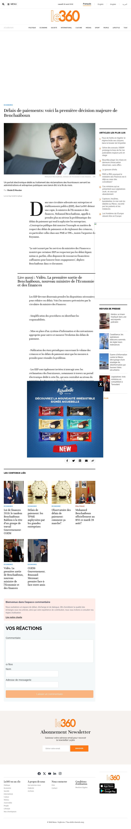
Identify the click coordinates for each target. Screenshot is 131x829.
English (100, 4)
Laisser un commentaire (49, 694)
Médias (88, 28)
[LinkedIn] (54, 773)
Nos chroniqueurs (10, 812)
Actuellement (8, 28)
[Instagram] (60, 773)
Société (54, 28)
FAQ (53, 785)
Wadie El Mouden (14, 190)
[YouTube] (49, 773)
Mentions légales (81, 787)
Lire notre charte (14, 617)
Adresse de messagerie (18, 680)
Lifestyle (116, 28)
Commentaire (13, 638)
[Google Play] (108, 791)
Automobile (8, 803)
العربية (125, 4)
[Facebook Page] (39, 773)
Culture (79, 28)
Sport (97, 28)
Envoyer (79, 748)
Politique (32, 28)
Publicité (31, 788)
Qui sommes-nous (34, 785)
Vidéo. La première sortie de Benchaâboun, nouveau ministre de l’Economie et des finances (56, 281)
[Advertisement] (65, 63)
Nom (8, 669)
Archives (31, 791)
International (66, 28)
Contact (54, 788)
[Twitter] (44, 773)
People (106, 28)
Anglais (113, 4)
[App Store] (107, 786)
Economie (43, 28)
